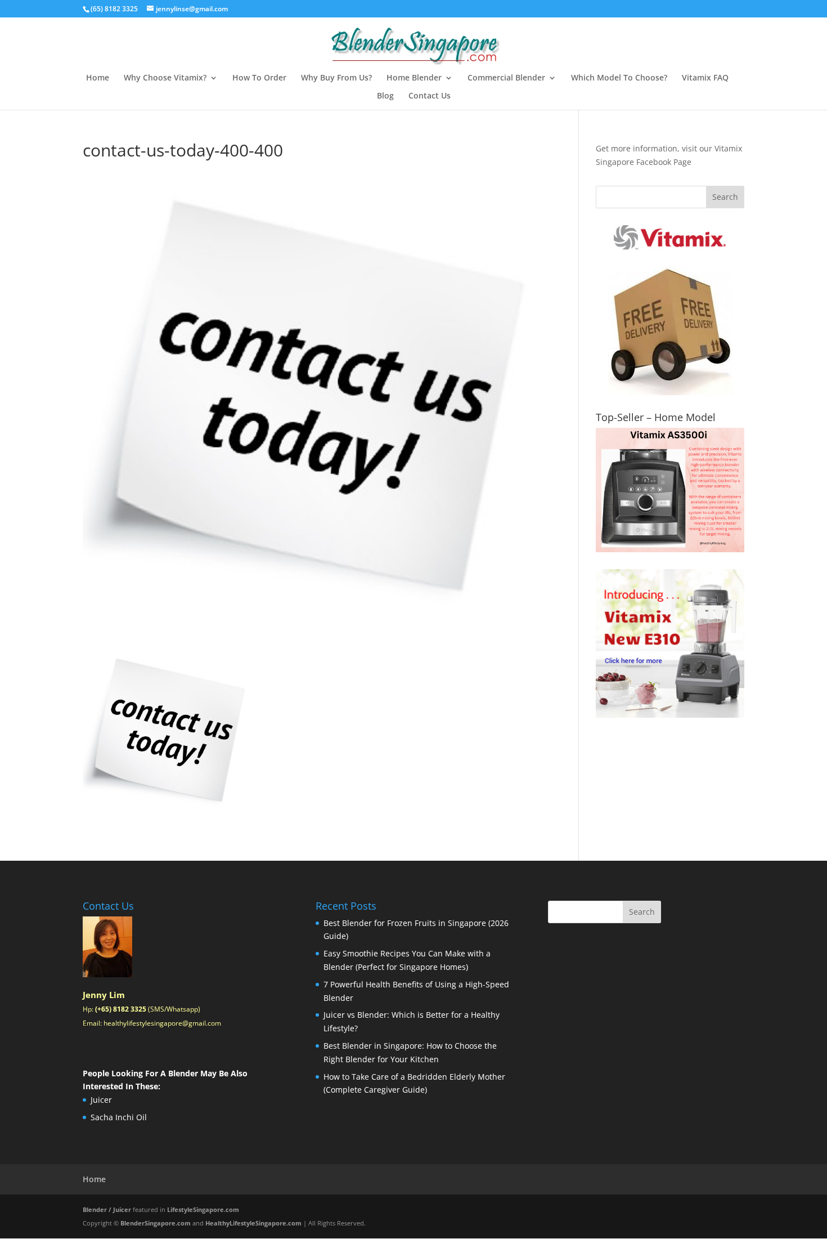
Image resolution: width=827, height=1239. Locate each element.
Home (97, 78)
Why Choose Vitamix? (165, 78)
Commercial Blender (506, 78)
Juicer (101, 1099)
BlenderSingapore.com (155, 1223)
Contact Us (429, 96)
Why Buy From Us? (336, 78)
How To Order (259, 78)
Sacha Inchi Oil (119, 1117)
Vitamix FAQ (705, 78)
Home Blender (414, 78)
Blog (385, 96)
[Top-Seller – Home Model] (670, 490)
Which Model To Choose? (619, 78)
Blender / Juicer (107, 1209)
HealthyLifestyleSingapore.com (253, 1223)
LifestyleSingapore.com (203, 1209)
